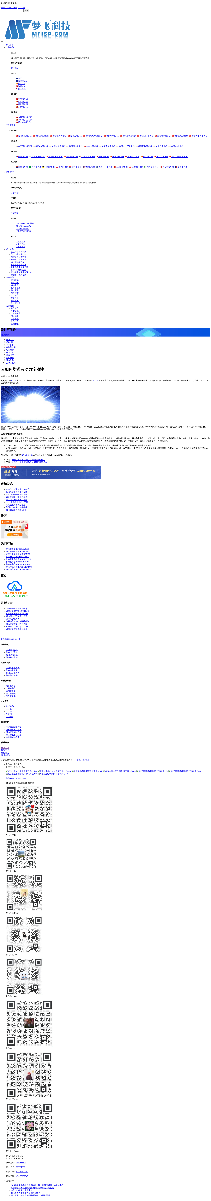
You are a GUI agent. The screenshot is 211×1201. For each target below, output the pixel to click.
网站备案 (15, 301)
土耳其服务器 (162, 157)
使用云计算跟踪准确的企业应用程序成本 (29, 462)
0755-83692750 (22, 1172)
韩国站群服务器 (55, 157)
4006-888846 (21, 1162)
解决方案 (10, 249)
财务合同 (15, 298)
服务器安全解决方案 (19, 267)
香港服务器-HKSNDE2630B (18, 562)
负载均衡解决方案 (18, 254)
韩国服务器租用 (38, 157)
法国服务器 (182, 167)
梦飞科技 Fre (63, 774)
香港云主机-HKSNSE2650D (17, 557)
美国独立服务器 (58, 146)
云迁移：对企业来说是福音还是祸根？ (28, 460)
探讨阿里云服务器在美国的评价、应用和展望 (30, 1195)
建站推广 (15, 295)
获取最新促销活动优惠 (11, 639)
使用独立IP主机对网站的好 (17, 621)
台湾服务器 (23, 157)
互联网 (9, 714)
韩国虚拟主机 (12, 655)
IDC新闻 (9, 717)
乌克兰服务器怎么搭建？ (16, 505)
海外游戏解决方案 (18, 259)
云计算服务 (16, 303)
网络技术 (15, 293)
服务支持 (10, 172)
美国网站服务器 (75, 146)
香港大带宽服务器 (199, 136)
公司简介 (15, 308)
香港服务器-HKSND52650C (17, 549)
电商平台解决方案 (18, 265)
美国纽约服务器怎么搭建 (16, 507)
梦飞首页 (10, 45)
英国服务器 (90, 167)
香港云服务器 (76, 136)
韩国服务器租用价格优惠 (16, 608)
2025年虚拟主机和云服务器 (17, 489)
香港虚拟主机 (12, 652)
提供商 (30, 455)
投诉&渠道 (5, 755)
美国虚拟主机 (12, 650)
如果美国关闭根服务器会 (16, 497)
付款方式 (15, 319)
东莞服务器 (23, 107)
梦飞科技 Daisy (129, 771)
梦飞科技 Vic (97, 771)
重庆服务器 (23, 99)
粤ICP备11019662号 (82, 760)
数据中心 (10, 706)
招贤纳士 (15, 316)
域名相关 (15, 283)
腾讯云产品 (20, 247)
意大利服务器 (168, 167)
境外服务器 (11, 125)
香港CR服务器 (112, 136)
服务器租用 (16, 288)
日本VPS (22, 89)
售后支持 (13, 8)
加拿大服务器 (92, 146)
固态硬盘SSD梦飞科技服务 (17, 611)
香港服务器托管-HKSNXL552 (18, 551)
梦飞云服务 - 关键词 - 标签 (12, 634)
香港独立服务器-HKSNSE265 (18, 569)
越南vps (21, 84)
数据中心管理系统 (18, 275)
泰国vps (21, 78)
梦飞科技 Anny (194, 771)
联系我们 (15, 321)
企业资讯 (15, 311)
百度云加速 (20, 241)
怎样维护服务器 (13, 619)
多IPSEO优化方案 (18, 270)
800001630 (20, 1167)
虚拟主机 (15, 280)
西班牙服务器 (122, 167)
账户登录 (21, 8)
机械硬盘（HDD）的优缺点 (18, 626)
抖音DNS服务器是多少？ (16, 494)
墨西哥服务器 (152, 167)
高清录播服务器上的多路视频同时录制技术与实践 (32, 1188)
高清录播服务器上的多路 (16, 492)
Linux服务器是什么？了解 (17, 502)
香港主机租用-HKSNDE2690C (19, 567)
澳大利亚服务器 (105, 167)
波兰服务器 (63, 167)
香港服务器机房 (181, 136)
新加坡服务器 (72, 157)
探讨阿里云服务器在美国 (16, 500)
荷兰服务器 (76, 167)
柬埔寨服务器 (133, 157)
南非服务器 (23, 167)
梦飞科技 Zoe (31, 771)
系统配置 (15, 290)
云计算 (14, 380)
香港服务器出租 (42, 136)
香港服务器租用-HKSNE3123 (18, 559)
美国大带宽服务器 (126, 146)
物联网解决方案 (17, 262)
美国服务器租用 (25, 146)
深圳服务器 (23, 104)
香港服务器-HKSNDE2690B (18, 564)
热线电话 (5, 753)
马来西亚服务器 (88, 157)
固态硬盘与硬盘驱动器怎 (16, 629)
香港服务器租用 (129, 136)
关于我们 (10, 306)
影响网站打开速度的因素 (16, 616)
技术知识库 (16, 313)
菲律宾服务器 (118, 157)
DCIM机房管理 (22, 229)
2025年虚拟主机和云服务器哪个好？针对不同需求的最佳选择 (37, 1185)
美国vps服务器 (176, 146)
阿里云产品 (20, 244)
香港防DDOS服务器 (94, 136)
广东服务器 (23, 102)
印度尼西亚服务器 (179, 157)
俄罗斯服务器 (137, 167)
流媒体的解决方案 (18, 252)
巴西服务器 (36, 167)
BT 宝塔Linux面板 (23, 226)
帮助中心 (10, 277)
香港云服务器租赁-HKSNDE (18, 554)
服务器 (24, 455)
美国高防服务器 (108, 146)
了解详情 (15, 193)
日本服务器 (103, 157)
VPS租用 (14, 285)
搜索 (26, 10)
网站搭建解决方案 (18, 257)
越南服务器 (148, 157)
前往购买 (15, 68)
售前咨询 (5, 748)
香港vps (21, 86)
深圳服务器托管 (25, 120)
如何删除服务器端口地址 (16, 510)
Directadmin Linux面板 (25, 223)
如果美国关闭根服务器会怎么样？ (25, 1193)
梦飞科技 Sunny (64, 771)
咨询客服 (5, 335)
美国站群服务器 (145, 146)
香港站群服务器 (164, 136)
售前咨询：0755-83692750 (17, 778)
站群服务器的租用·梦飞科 (17, 614)
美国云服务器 (161, 146)
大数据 (9, 711)
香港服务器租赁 (59, 136)
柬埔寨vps (22, 81)
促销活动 (15, 324)
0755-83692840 (22, 1176)
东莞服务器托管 (25, 117)
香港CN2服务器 (146, 136)
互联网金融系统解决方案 (21, 272)
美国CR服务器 (41, 146)
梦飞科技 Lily (162, 771)
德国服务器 (49, 167)
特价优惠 (5, 8)
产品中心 (10, 47)
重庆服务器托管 (25, 122)
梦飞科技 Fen (31, 774)
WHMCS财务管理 (23, 231)
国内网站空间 (12, 657)
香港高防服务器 (25, 136)
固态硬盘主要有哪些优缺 (16, 624)
